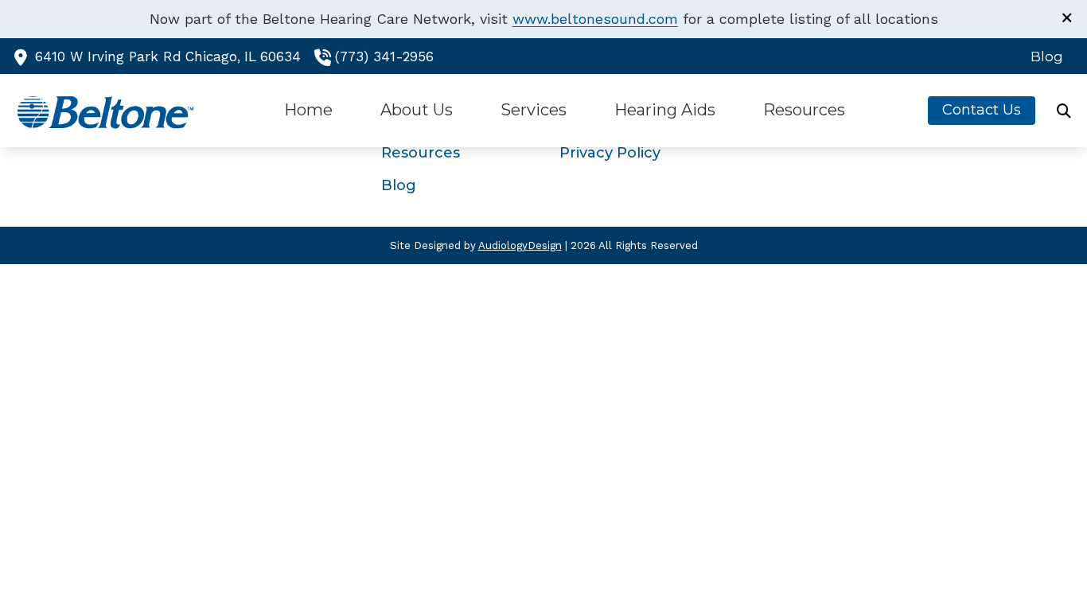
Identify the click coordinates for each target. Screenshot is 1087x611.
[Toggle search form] (1064, 110)
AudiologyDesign (520, 245)
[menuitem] (1042, 56)
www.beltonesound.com (595, 18)
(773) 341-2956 (384, 56)
